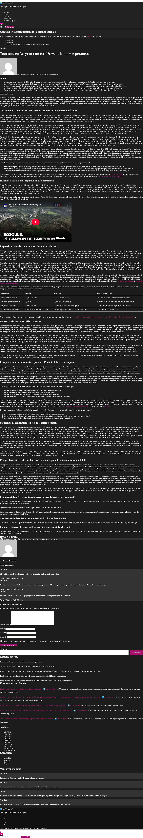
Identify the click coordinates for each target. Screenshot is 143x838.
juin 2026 (7, 736)
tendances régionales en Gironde (110, 176)
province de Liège (116, 174)
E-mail (3, 633)
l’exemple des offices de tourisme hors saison (119, 317)
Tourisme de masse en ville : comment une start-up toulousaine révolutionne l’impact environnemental (36, 681)
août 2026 (7, 732)
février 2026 (8, 744)
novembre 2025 (9, 750)
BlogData (32, 828)
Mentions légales (9, 21)
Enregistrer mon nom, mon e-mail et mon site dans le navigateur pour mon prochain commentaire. (37, 641)
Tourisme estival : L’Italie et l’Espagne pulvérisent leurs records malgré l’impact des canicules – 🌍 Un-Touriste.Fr (40, 705)
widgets (90, 36)
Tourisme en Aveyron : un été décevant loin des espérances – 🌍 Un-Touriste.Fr (28, 689)
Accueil (6, 12)
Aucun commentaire (50, 74)
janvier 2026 (8, 746)
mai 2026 (7, 738)
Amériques (7, 19)
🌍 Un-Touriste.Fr (6, 3)
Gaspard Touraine (10, 561)
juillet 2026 (8, 734)
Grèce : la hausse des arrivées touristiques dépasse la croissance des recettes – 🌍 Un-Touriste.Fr (34, 719)
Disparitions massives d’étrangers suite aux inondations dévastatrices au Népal (29, 574)
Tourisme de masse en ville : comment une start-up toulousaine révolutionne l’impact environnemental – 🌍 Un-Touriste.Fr (43, 710)
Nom (2, 629)
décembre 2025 (9, 748)
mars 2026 (7, 742)
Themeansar (43, 828)
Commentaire (5, 625)
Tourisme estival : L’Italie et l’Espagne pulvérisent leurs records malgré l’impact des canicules (35, 596)
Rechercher (4, 649)
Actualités (3, 48)
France (6, 14)
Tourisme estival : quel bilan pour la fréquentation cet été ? (104, 705)
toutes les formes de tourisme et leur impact (86, 317)
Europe (6, 16)
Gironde (107, 406)
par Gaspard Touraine (25, 74)
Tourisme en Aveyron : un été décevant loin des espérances (20, 662)
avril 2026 (7, 740)
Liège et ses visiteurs (125, 281)
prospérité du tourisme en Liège (77, 406)
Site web (3, 637)
